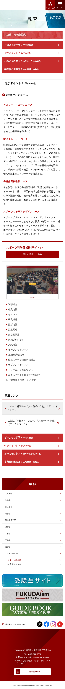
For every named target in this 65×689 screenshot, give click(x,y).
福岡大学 (16, 5)
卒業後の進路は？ (21, 69)
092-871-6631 (34, 654)
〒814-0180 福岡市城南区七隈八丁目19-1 (32, 650)
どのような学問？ (18, 44)
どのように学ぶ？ (22, 61)
